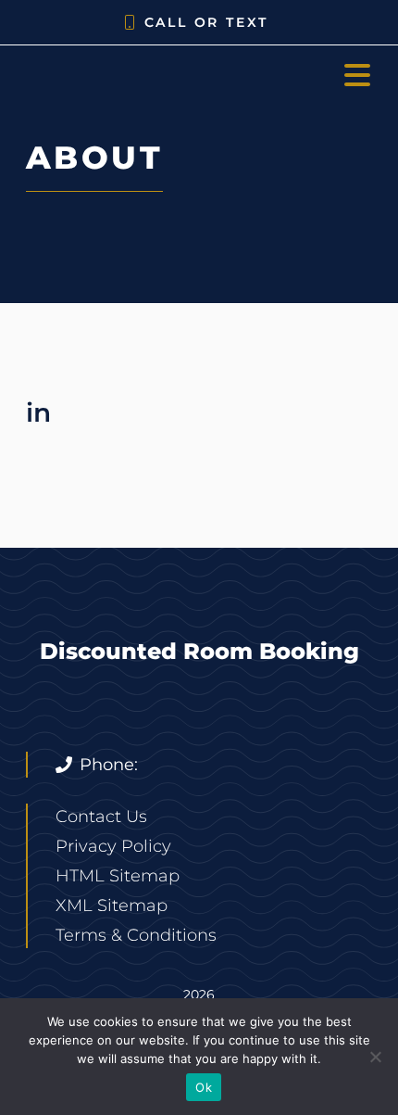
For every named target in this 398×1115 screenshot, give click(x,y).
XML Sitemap (112, 905)
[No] (375, 1056)
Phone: (109, 764)
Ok (203, 1087)
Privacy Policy (113, 846)
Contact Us (101, 816)
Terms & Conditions (136, 935)
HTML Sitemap (118, 876)
